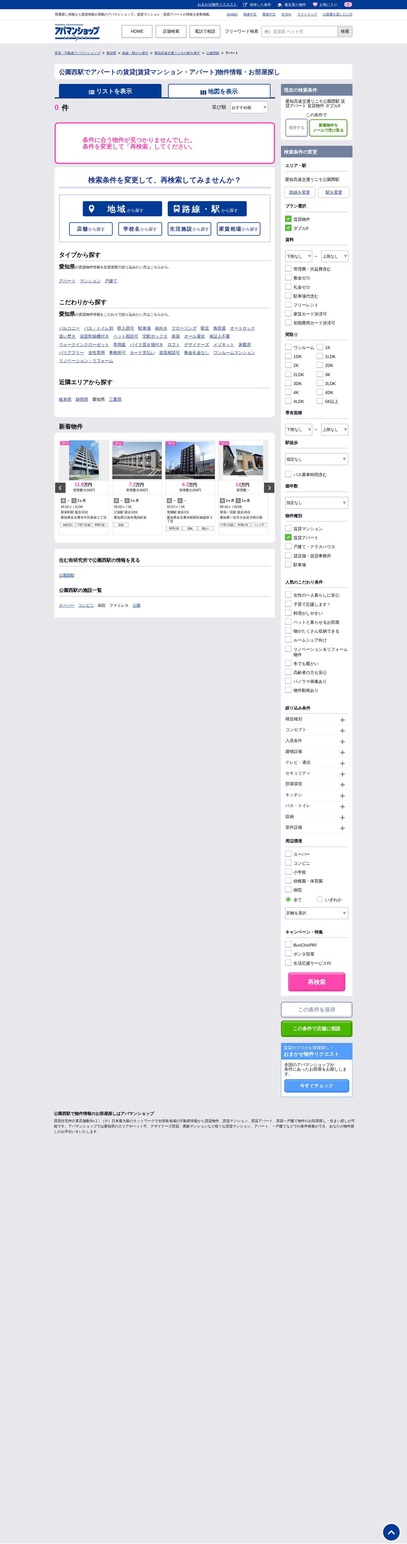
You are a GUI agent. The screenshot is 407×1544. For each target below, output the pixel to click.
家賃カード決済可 (310, 314)
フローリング (184, 328)
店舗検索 (171, 31)
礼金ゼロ (301, 287)
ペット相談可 (125, 336)
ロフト (173, 344)
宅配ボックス (154, 336)
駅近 (205, 328)
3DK (297, 383)
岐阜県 (65, 399)
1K (327, 347)
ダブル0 (300, 228)
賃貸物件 (301, 219)
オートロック (242, 328)
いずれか (333, 899)
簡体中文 (250, 14)
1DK (297, 356)
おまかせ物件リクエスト (217, 4)
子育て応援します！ (312, 604)
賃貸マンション (308, 528)
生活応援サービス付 (312, 963)
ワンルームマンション (234, 352)
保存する (297, 127)
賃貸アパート (306, 537)
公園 (136, 605)
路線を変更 (299, 192)
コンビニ (86, 605)
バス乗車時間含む (310, 474)
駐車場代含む (306, 296)
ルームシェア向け (310, 640)
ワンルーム (303, 347)
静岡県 (82, 399)
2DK (329, 365)
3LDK (330, 383)
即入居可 (125, 328)
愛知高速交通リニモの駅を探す (177, 53)
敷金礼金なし (196, 352)
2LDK (298, 374)
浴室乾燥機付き (94, 336)
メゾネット (223, 344)
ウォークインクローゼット (84, 344)
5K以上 (331, 401)
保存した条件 (260, 5)
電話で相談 (205, 31)
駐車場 (144, 328)
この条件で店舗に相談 (317, 1028)
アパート (67, 281)
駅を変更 (334, 192)
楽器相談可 (169, 352)
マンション (90, 281)
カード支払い (142, 352)
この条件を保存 (316, 1010)
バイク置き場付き (146, 344)
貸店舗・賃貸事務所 (312, 555)
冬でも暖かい (306, 663)
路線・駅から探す (135, 53)
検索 (345, 31)
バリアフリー (71, 352)
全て (297, 899)
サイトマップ (307, 14)
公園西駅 (212, 53)
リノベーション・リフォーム (86, 360)
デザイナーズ (196, 344)
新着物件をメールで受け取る (328, 127)
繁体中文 (269, 14)
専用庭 (119, 344)
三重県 (115, 399)
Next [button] (269, 488)
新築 (176, 336)
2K (296, 365)
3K (327, 374)
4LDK (298, 401)
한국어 (286, 14)
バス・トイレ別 (98, 328)
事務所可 (117, 352)
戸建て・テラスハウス (314, 546)
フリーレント (306, 305)
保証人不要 (219, 336)
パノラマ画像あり (310, 681)
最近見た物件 (295, 5)
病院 (297, 890)
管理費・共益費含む (312, 269)
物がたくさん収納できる (316, 631)
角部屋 (219, 328)
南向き (161, 328)
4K (296, 392)
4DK (329, 392)
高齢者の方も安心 (310, 672)
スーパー (66, 605)
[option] (84, 487)
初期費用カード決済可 (314, 322)
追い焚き (67, 336)
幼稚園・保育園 (308, 881)
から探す (125, 209)
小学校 (299, 872)
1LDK (330, 356)
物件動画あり (306, 690)
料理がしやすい (308, 613)
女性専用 (96, 352)
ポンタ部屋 (303, 954)
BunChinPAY (305, 945)
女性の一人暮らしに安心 (316, 595)
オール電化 (194, 336)
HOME (137, 31)
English (232, 14)
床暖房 (244, 344)
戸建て (111, 281)
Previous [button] (60, 488)
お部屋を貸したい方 (337, 14)
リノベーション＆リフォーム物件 (320, 652)
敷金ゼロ (301, 278)
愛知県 (111, 53)
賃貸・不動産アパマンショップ (77, 53)
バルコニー (69, 328)
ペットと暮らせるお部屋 (316, 622)
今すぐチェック (316, 1085)
